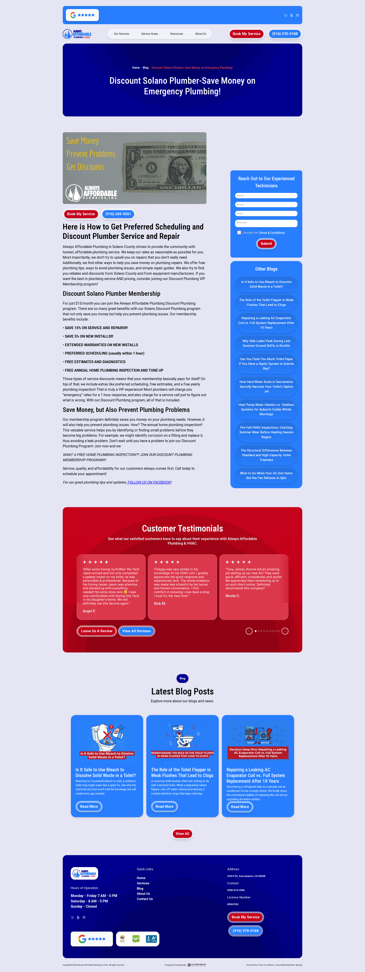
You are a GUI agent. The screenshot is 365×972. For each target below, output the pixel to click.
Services (143, 883)
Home (136, 67)
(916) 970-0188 (236, 890)
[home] (77, 34)
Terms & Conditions (272, 232)
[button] (123, 34)
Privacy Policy (252, 965)
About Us (200, 34)
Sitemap (299, 965)
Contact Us (145, 899)
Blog (146, 67)
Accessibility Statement (285, 965)
